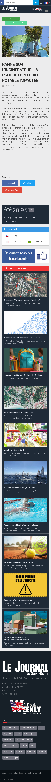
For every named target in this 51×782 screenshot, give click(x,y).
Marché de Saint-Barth (14, 450)
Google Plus (13, 190)
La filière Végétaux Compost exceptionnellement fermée (17, 638)
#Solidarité (8, 739)
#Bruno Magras (10, 745)
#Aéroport (8, 752)
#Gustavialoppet (11, 758)
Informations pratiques (15, 268)
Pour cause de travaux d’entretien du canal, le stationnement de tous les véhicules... (22, 417)
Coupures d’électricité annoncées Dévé (22, 300)
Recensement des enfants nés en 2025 (22, 337)
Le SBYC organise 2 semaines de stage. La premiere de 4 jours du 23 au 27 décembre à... (25, 492)
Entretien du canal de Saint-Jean (18, 412)
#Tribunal (31, 752)
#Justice (19, 752)
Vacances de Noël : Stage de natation (21, 525)
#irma (17, 734)
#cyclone (8, 734)
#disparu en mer (11, 728)
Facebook (11, 183)
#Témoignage (30, 734)
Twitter (28, 183)
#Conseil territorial (24, 739)
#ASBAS (42, 752)
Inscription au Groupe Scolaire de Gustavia (23, 375)
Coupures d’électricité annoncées (19, 600)
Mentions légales (6, 779)
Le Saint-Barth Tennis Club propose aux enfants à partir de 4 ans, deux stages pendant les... (23, 567)
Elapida (21, 773)
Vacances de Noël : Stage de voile (19, 487)
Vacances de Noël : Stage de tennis (20, 562)
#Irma (41, 728)
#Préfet (24, 745)
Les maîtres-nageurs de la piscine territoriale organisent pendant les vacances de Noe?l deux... (23, 529)
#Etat (33, 745)
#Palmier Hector (28, 728)
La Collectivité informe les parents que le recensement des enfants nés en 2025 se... (25, 342)
